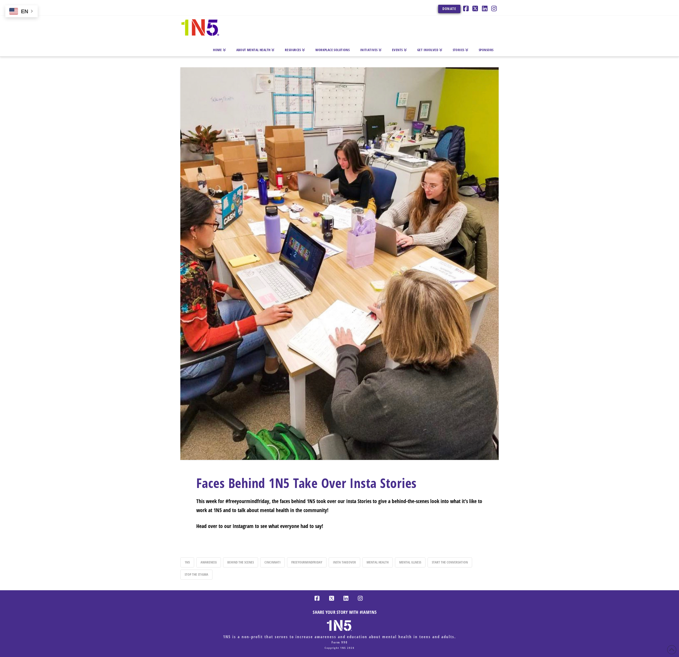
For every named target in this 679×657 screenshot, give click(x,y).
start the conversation (450, 562)
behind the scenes (240, 562)
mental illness (410, 562)
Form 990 (340, 642)
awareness (209, 562)
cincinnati (272, 562)
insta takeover (344, 562)
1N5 (187, 562)
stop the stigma (196, 574)
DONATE (449, 8)
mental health (378, 562)
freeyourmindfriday (306, 562)
